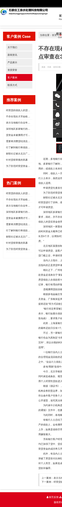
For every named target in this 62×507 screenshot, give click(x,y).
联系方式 (12, 85)
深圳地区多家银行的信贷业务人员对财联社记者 (31, 128)
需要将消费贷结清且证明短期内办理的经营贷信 (31, 141)
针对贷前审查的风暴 (17, 159)
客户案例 (12, 77)
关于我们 (12, 47)
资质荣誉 (12, 70)
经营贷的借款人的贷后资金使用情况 (25, 110)
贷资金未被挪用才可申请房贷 (21, 135)
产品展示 (12, 62)
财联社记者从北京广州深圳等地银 (24, 153)
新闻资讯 (12, 54)
